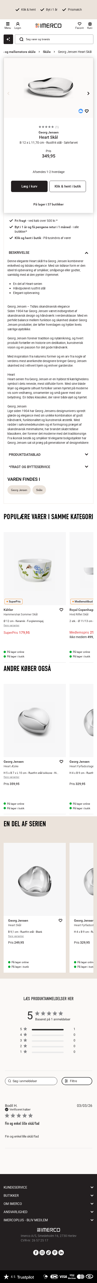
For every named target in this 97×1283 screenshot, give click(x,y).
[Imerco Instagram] (42, 1253)
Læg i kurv (29, 186)
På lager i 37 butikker (48, 204)
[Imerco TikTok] (48, 1253)
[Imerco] (48, 26)
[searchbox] (31, 1081)
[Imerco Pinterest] (55, 1253)
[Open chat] (8, 39)
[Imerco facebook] (36, 1253)
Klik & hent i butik (68, 186)
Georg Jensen (19, 490)
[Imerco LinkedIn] (61, 1253)
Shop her (15, 14)
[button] (48, 132)
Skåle (47, 52)
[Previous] (8, 93)
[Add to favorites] (87, 111)
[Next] (88, 93)
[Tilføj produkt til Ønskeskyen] (81, 111)
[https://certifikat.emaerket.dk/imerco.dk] (89, 1276)
